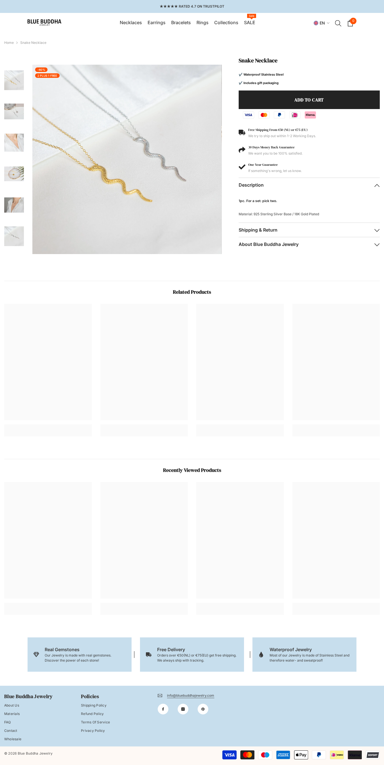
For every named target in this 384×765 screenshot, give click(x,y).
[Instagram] (183, 709)
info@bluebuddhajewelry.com (190, 695)
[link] (48, 426)
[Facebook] (163, 709)
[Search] (338, 23)
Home (9, 42)
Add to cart (309, 100)
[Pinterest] (203, 709)
